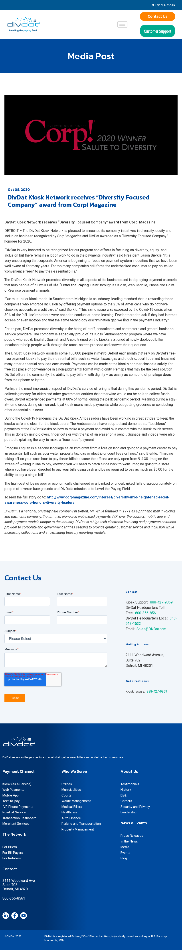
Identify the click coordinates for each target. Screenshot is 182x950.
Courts (66, 795)
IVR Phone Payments (17, 807)
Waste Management (76, 801)
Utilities (66, 784)
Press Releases (132, 836)
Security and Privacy (135, 807)
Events (125, 853)
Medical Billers (71, 807)
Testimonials (130, 784)
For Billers (9, 847)
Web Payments (13, 790)
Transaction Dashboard (19, 818)
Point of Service (14, 812)
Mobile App (10, 795)
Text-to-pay (11, 801)
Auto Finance (71, 818)
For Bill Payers (12, 853)
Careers (126, 801)
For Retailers (11, 858)
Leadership (128, 812)
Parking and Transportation (81, 824)
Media (125, 847)
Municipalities (71, 790)
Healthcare (69, 812)
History (126, 790)
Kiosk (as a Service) (16, 784)
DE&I (124, 795)
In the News (129, 841)
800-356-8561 (146, 613)
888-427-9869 (157, 691)
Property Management (77, 829)
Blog (124, 858)
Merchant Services (16, 824)
